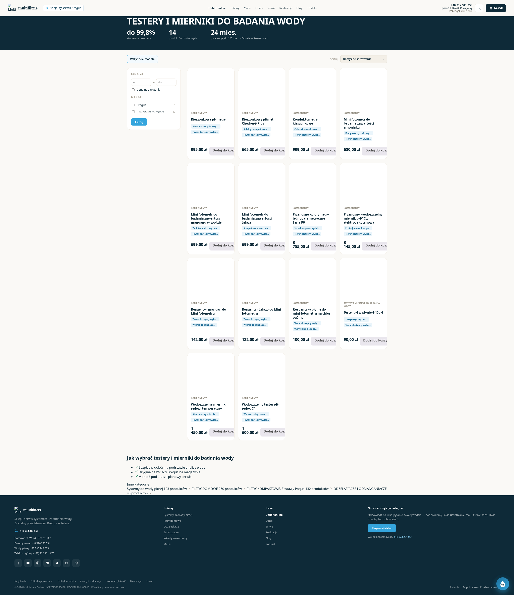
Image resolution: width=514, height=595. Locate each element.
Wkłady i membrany (176, 538)
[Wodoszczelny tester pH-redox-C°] (261, 373)
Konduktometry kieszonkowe (305, 121)
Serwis (271, 8)
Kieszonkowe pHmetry (208, 119)
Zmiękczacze (171, 532)
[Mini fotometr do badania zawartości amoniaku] (363, 88)
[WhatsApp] (76, 563)
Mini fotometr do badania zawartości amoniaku (359, 123)
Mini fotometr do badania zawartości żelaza (257, 218)
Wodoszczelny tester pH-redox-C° (260, 406)
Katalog (235, 8)
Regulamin (20, 581)
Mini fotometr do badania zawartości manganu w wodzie (206, 218)
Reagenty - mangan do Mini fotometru (208, 311)
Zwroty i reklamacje (91, 581)
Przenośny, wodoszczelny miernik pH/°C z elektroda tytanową (363, 218)
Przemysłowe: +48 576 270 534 (32, 543)
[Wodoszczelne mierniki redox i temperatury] (210, 373)
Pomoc (149, 581)
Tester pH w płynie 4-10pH (363, 312)
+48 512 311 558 (29, 530)
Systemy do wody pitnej (178, 515)
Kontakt (312, 8)
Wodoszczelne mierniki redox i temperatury (208, 406)
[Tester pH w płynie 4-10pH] (363, 278)
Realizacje (285, 8)
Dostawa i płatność (116, 581)
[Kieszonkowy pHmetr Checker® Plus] (261, 88)
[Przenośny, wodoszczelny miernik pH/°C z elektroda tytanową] (363, 183)
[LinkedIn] (47, 563)
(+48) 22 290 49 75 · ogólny (457, 8)
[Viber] (66, 563)
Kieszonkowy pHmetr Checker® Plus (258, 121)
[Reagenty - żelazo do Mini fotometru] (261, 278)
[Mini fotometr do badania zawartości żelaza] (261, 183)
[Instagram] (37, 563)
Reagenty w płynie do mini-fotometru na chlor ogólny (311, 313)
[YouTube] (28, 563)
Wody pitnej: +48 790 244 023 (31, 548)
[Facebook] (18, 563)
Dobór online (216, 8)
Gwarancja (136, 581)
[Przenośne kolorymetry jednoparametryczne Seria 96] (312, 183)
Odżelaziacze (171, 526)
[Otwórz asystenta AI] (502, 583)
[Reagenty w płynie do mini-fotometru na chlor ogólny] (312, 278)
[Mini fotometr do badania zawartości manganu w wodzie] (210, 183)
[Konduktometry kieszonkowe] (312, 88)
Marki (247, 8)
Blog (299, 8)
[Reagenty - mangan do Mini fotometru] (210, 278)
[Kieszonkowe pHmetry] (210, 88)
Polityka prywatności (42, 581)
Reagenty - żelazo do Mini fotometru (261, 311)
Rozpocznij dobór (382, 528)
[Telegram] (57, 563)
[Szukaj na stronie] (479, 8)
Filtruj (139, 122)
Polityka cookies (67, 581)
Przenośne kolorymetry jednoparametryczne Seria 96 (311, 218)
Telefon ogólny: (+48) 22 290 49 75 (34, 553)
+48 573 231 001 (403, 537)
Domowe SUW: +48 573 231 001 (33, 538)
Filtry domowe (172, 520)
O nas (259, 8)
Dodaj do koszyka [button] (227, 150)
